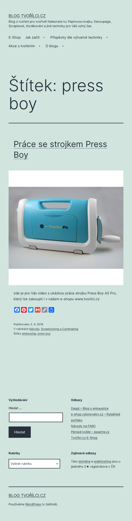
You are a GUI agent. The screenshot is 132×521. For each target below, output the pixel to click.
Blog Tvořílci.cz (27, 15)
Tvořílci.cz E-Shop (84, 438)
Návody (34, 329)
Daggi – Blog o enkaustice (89, 408)
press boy (44, 333)
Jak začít (32, 37)
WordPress (33, 504)
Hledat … (15, 408)
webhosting (102, 461)
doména (84, 461)
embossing (29, 333)
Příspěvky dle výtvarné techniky (76, 37)
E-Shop (15, 37)
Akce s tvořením (22, 46)
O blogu (52, 46)
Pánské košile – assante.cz (90, 432)
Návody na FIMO (83, 426)
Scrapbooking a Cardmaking (59, 329)
